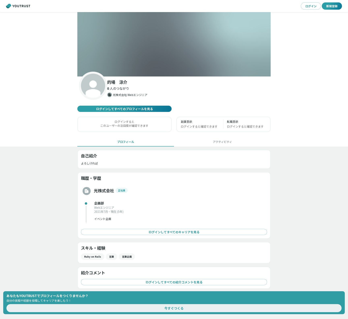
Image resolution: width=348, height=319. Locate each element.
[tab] (125, 142)
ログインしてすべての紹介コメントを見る (174, 282)
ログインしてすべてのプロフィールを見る (124, 109)
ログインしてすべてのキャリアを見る (174, 232)
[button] (174, 44)
